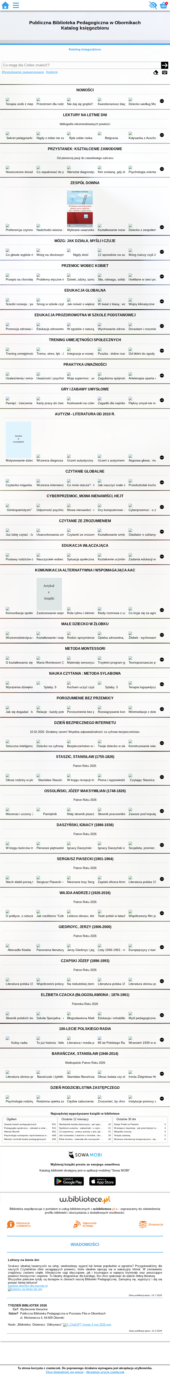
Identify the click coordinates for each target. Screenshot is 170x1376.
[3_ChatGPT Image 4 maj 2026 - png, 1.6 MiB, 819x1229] (87, 1324)
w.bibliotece (104, 1209)
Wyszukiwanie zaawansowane (23, 72)
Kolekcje (52, 72)
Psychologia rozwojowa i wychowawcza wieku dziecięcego (33, 1135)
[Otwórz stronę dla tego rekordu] (19, 100)
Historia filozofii (11, 1131)
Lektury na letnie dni (23, 1260)
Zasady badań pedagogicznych (20, 1124)
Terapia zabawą (122, 1135)
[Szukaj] (164, 65)
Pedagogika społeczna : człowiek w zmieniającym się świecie (35, 1128)
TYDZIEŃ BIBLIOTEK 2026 (27, 1305)
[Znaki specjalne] (164, 72)
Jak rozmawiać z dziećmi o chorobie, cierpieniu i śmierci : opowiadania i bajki (98, 1135)
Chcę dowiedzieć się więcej (64, 1372)
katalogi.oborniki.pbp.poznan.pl (28, 1285)
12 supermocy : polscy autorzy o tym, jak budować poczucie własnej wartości (98, 1131)
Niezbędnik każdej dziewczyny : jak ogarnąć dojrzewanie (88, 1124)
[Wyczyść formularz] (155, 72)
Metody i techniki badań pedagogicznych (25, 1139)
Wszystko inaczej (122, 1131)
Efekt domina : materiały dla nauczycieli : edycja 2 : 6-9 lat (88, 1139)
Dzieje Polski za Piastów (126, 1124)
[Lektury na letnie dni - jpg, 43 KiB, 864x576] (25, 1289)
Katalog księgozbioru (85, 49)
